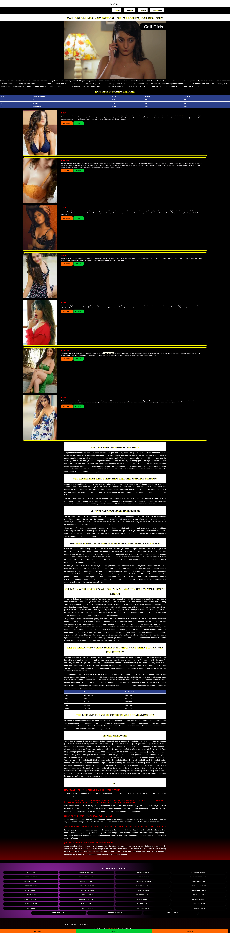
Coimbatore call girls (143, 881)
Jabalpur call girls (87, 890)
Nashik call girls (31, 904)
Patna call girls (87, 904)
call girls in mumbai (204, 81)
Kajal (63, 398)
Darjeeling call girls (198, 881)
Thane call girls (199, 908)
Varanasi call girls (171, 913)
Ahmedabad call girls (87, 872)
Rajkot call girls (31, 908)
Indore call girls (31, 890)
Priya (63, 113)
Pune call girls (142, 904)
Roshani (65, 160)
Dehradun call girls (31, 886)
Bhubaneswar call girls (198, 877)
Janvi (63, 208)
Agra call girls (30, 872)
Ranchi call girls (87, 908)
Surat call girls (143, 908)
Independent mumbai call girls (81, 674)
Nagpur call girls (198, 899)
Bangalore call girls (87, 877)
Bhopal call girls (143, 877)
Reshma (65, 350)
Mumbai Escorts (111, 928)
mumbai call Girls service (114, 551)
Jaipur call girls (143, 890)
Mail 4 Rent (190, 931)
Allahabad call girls (198, 872)
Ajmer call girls (143, 872)
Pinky (63, 303)
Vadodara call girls (115, 913)
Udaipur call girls (58, 913)
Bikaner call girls (30, 881)
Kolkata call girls (142, 895)
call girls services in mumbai (122, 619)
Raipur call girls (199, 904)
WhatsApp (79, 123)
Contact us (82, 924)
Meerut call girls (30, 899)
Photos (73, 924)
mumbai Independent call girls (128, 663)
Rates (143, 10)
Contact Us (157, 10)
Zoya (63, 255)
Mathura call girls (199, 895)
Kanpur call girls (31, 895)
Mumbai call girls (143, 899)
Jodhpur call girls (199, 890)
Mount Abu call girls (86, 899)
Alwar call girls (31, 877)
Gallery (130, 10)
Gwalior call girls (143, 886)
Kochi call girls (87, 895)
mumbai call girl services (108, 466)
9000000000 (67, 123)
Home (117, 10)
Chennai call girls (86, 881)
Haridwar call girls (199, 886)
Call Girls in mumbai (83, 574)
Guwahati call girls (87, 886)
